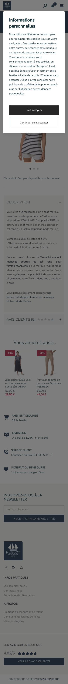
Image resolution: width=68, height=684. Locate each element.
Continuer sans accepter (34, 122)
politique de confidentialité (24, 84)
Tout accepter (34, 110)
